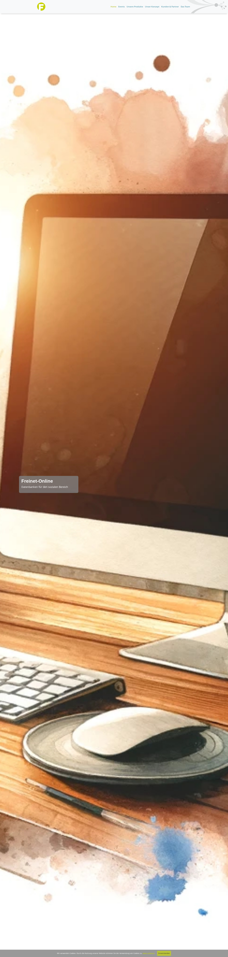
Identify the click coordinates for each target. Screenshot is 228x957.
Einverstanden (164, 953)
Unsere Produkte (135, 6)
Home (113, 6)
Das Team (185, 6)
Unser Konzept (152, 6)
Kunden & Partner (170, 6)
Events (121, 6)
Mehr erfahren (148, 953)
